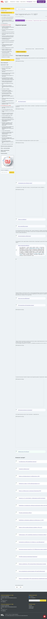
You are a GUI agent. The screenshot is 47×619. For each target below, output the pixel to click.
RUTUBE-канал (31, 608)
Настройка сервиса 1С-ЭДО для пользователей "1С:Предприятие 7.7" (7, 91)
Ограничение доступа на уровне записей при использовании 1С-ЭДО (8, 73)
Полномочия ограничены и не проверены (8, 40)
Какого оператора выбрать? (23, 245)
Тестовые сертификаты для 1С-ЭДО (7, 115)
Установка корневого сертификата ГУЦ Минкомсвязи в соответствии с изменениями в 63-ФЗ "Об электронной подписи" (7, 128)
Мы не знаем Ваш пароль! (23, 226)
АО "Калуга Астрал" (37, 253)
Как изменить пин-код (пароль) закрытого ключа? (6, 136)
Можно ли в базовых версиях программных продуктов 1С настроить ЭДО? (7, 142)
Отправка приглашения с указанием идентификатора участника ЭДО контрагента (7, 45)
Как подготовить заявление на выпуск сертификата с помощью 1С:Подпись (7, 113)
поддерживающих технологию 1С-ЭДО (35, 248)
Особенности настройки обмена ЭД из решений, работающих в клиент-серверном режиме (7, 133)
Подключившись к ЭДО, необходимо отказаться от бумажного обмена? (33, 534)
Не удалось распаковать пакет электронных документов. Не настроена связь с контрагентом (8, 27)
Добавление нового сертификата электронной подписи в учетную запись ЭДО (8, 21)
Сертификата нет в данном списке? (25, 183)
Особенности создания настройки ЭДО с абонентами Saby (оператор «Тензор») (8, 36)
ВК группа (30, 605)
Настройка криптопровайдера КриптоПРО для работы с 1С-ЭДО (7, 93)
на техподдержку (32, 597)
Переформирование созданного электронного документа (6, 38)
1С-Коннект (2, 597)
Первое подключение (20, 20)
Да (16, 587)
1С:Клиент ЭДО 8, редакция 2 (6, 130)
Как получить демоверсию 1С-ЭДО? (7, 66)
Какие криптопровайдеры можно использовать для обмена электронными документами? (8, 138)
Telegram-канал (31, 606)
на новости (31, 596)
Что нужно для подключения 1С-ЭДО (7, 109)
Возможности (12, 1)
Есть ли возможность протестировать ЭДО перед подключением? (32, 571)
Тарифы (17, 1)
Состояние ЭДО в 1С (5, 23)
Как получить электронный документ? (7, 18)
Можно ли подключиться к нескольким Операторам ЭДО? (30, 490)
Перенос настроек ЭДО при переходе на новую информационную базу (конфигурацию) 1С (8, 120)
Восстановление (29, 20)
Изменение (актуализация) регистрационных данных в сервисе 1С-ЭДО (8, 96)
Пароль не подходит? (22, 219)
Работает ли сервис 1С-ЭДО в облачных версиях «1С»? (29, 483)
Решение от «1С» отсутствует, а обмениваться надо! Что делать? (32, 498)
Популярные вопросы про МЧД (6, 12)
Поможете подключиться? (24, 468)
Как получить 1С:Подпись (5, 88)
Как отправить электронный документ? (8, 17)
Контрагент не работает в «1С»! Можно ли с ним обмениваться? (31, 542)
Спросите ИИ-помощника (5, 8)
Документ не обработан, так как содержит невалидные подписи (6, 49)
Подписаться (12, 172)
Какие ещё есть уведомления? (24, 298)
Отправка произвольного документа (7, 55)
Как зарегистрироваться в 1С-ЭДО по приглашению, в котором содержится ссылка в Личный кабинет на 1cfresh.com (8, 78)
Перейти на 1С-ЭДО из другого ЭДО (41, 2)
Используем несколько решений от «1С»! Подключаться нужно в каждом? (33, 549)
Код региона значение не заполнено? (25, 410)
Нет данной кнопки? (22, 101)
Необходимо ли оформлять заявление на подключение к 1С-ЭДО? (31, 520)
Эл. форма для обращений (5, 596)
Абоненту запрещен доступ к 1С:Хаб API (8, 47)
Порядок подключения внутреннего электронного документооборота (7, 81)
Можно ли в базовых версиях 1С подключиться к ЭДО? (29, 476)
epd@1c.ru (4, 610)
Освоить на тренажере (21, 51)
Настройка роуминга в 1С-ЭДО (6, 53)
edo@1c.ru (4, 601)
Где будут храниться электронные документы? (28, 556)
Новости (34, 1)
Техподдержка (29, 1)
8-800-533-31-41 (4, 609)
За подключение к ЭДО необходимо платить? (27, 461)
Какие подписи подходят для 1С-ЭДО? (7, 144)
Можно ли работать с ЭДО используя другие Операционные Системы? (32, 563)
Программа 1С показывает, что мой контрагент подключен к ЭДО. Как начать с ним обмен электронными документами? (7, 124)
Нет (20, 587)
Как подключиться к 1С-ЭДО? (6, 24)
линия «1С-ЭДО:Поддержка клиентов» (11, 597)
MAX (1, 608)
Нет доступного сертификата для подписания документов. (7, 52)
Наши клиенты (23, 1)
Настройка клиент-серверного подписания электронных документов (7, 117)
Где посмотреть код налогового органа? (26, 305)
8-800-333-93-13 (4, 600)
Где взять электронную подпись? (25, 512)
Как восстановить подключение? (24, 236)
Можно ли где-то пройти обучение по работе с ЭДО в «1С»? (30, 527)
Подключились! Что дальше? (23, 451)
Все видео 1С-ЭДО (4, 10)
